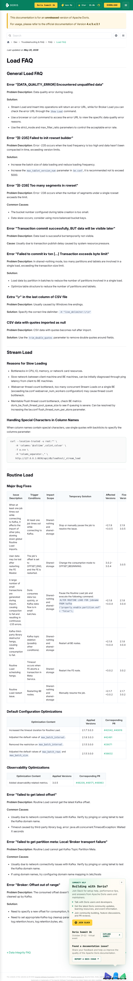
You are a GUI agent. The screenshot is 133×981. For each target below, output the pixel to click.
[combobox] (59, 35)
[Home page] (8, 42)
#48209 (80, 782)
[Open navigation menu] (126, 5)
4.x (89, 24)
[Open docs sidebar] (123, 35)
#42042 (108, 730)
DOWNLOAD (112, 5)
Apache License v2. (77, 977)
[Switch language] (116, 35)
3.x (93, 24)
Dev (15, 42)
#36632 (108, 753)
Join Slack (84, 922)
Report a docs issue (87, 959)
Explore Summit (111, 935)
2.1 (98, 24)
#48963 (99, 782)
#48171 (90, 782)
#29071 (108, 744)
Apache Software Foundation (45, 977)
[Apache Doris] (12, 5)
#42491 (108, 737)
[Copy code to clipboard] (122, 441)
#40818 (118, 730)
